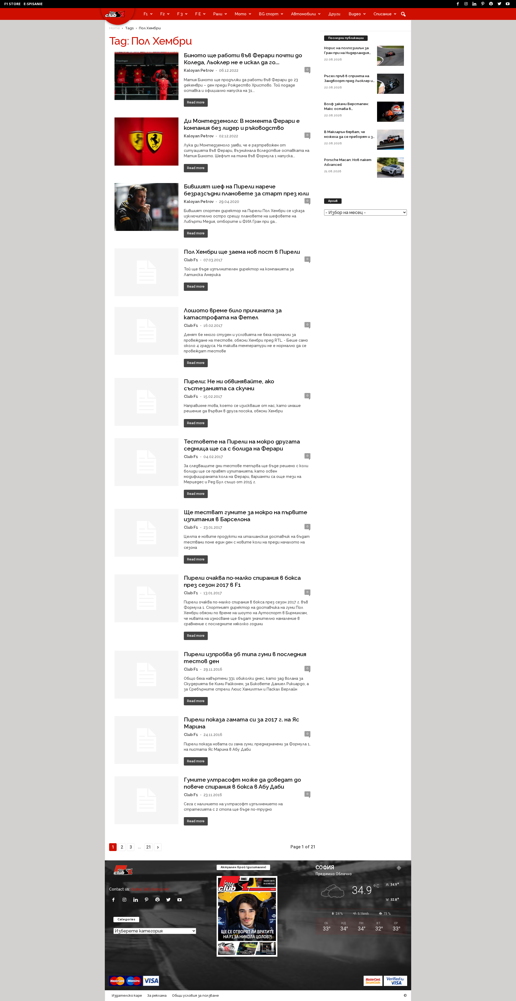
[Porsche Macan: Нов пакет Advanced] (390, 168)
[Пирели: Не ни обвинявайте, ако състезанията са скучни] (146, 402)
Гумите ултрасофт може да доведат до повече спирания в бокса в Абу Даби (242, 783)
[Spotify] (491, 4)
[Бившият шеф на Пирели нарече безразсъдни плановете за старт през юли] (146, 207)
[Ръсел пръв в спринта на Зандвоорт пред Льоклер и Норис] (390, 84)
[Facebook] (457, 4)
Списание (383, 14)
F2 (162, 14)
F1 (146, 14)
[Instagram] (466, 4)
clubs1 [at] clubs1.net (150, 889)
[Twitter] (499, 4)
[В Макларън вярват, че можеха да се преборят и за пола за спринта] (390, 140)
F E (198, 14)
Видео (355, 14)
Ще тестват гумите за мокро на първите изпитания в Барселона (245, 516)
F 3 (180, 14)
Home (114, 28)
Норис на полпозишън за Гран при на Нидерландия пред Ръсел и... (346, 53)
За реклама (157, 995)
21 (148, 847)
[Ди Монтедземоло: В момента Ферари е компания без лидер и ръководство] (146, 141)
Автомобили (303, 14)
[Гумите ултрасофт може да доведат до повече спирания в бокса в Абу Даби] (146, 800)
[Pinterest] (482, 4)
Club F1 (191, 260)
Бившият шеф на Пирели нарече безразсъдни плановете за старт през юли (246, 190)
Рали (217, 14)
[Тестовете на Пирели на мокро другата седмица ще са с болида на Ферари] (146, 462)
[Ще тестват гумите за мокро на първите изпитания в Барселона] (146, 533)
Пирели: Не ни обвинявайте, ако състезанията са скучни (229, 385)
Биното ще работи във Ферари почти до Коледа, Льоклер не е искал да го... (243, 59)
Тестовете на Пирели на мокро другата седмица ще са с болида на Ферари (242, 445)
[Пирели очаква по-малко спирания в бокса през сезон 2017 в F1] (146, 598)
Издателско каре (127, 995)
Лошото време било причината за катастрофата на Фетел (233, 314)
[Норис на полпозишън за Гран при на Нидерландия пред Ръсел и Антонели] (390, 56)
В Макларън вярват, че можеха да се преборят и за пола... (349, 137)
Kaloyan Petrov (199, 70)
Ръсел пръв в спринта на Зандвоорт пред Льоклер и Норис (348, 81)
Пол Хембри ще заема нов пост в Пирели (242, 251)
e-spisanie (33, 3)
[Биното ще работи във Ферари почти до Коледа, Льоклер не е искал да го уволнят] (146, 76)
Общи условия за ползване (195, 995)
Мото (240, 14)
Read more (196, 102)
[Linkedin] (474, 4)
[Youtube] (507, 4)
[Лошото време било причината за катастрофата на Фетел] (146, 331)
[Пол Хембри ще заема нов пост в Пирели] (146, 272)
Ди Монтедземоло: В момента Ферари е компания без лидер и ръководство (242, 124)
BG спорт (268, 14)
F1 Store (12, 3)
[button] (403, 14)
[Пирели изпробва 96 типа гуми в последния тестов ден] (146, 675)
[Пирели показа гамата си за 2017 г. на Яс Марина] (146, 740)
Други (334, 14)
